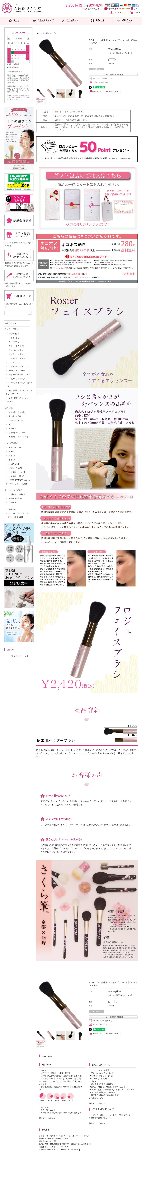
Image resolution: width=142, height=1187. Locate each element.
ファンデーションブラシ (18, 366)
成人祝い (12, 502)
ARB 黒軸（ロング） (17, 476)
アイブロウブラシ (16, 350)
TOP (38, 33)
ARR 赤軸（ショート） (18, 472)
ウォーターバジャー (17, 433)
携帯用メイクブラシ (50, 33)
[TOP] (15, 20)
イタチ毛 (12, 428)
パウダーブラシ (15, 338)
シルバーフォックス (17, 420)
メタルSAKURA (15, 447)
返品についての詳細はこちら (102, 78)
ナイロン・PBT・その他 (18, 437)
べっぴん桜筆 (14, 464)
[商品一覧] (99, 20)
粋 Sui (11, 452)
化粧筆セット (14, 334)
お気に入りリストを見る (18, 656)
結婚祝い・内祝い (16, 498)
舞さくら (12, 456)
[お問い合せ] (126, 20)
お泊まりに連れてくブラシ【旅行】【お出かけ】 (18, 515)
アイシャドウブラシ (17, 346)
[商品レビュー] (87, 161)
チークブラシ (14, 342)
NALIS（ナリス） (16, 468)
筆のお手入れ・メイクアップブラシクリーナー (19, 392)
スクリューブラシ (16, 354)
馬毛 (10, 424)
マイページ (119, 12)
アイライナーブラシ (17, 358)
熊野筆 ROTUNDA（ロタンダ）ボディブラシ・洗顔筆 (18, 482)
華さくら (12, 460)
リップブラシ (14, 362)
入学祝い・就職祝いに (18, 494)
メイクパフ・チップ (17, 379)
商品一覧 (12, 509)
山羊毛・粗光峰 (15, 416)
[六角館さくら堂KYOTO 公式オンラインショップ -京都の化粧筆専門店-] (21, 12)
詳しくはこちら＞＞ (47, 1118)
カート (137, 12)
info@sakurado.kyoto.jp (70, 1150)
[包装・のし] (87, 229)
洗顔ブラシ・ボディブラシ (19, 375)
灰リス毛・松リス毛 (17, 412)
